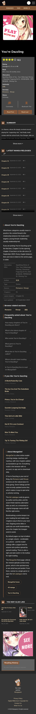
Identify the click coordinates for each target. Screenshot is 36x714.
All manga (11, 587)
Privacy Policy (18, 698)
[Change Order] (4, 153)
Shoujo (12, 92)
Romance (10, 8)
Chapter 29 (5, 175)
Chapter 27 (5, 189)
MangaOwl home (14, 582)
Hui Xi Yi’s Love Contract (14, 424)
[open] (33, 3)
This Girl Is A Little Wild (13, 416)
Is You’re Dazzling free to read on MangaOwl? (16, 368)
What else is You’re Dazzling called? (15, 353)
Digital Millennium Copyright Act (18, 701)
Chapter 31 (5, 161)
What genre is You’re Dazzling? (13, 345)
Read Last (25, 112)
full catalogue (14, 497)
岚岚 (3, 86)
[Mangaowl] (4, 3)
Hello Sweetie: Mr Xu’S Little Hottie (26, 620)
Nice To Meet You (11, 432)
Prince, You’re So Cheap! (14, 399)
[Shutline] (23, 612)
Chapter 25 (5, 202)
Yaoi (18, 8)
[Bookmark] (26, 103)
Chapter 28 (5, 182)
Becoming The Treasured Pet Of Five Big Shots (9, 620)
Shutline (30, 607)
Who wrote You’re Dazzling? (15, 338)
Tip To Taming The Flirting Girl (16, 440)
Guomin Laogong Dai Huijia (15, 408)
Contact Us (18, 703)
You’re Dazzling (13, 593)
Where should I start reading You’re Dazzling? (15, 361)
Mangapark (18, 692)
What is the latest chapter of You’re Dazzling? (15, 332)
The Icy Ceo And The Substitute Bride (17, 390)
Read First (10, 112)
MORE (26, 8)
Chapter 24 (5, 209)
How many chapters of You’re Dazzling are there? (16, 324)
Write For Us (18, 705)
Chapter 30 (5, 168)
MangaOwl (10, 455)
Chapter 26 (5, 195)
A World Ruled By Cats (13, 381)
